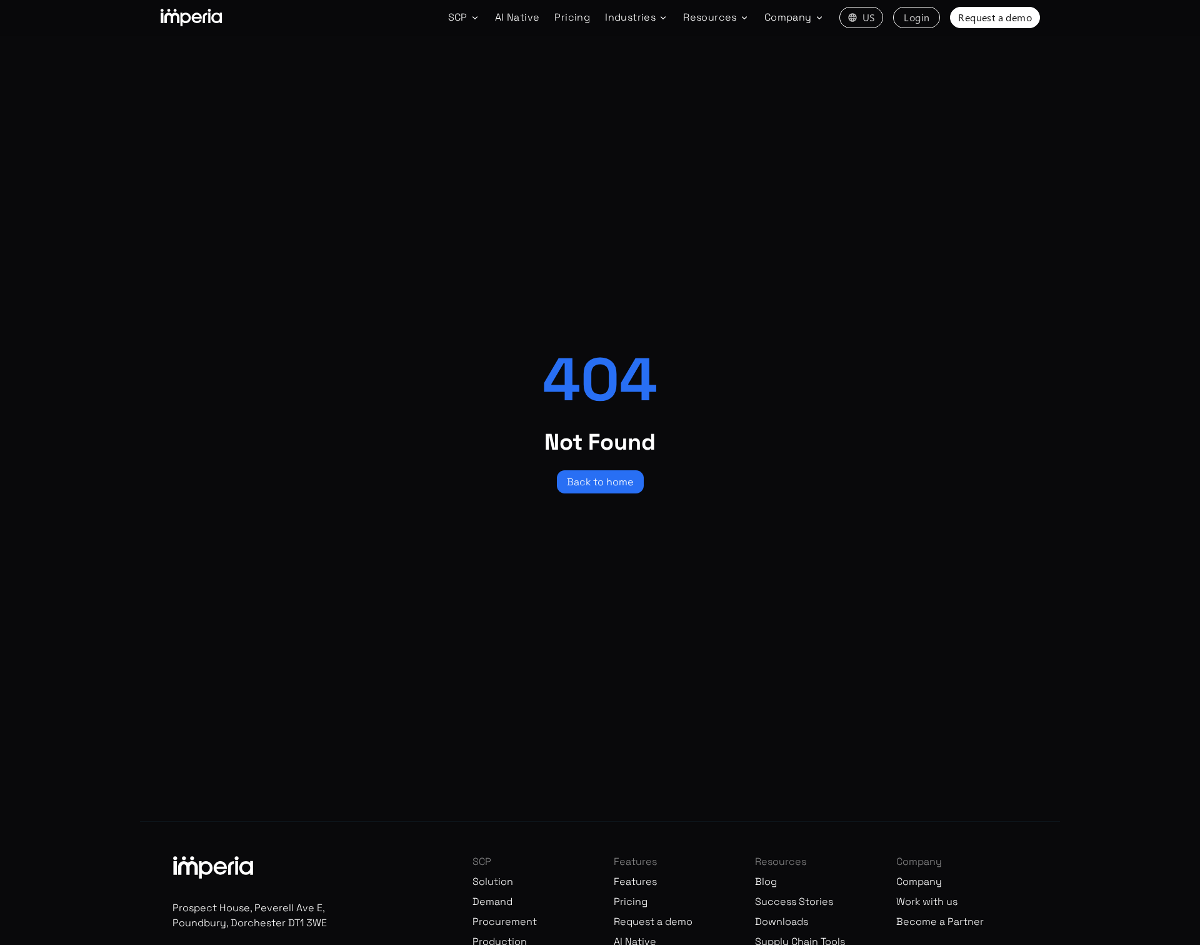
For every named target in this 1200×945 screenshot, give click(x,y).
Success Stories (794, 901)
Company (919, 881)
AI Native (517, 17)
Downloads (781, 921)
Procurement (504, 921)
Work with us (927, 901)
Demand (492, 901)
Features (635, 881)
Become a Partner (940, 921)
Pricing (572, 17)
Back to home (600, 481)
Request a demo (995, 17)
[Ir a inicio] (191, 17)
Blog (766, 881)
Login (916, 17)
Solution (492, 881)
